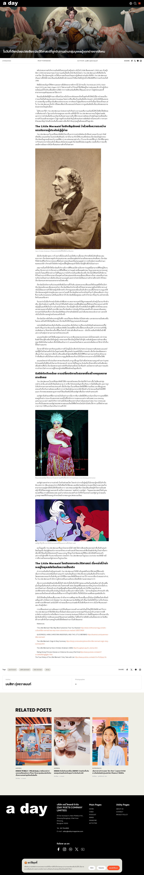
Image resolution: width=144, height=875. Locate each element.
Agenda (19, 768)
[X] (76, 849)
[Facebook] (58, 849)
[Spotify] (70, 849)
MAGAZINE (93, 820)
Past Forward (44, 61)
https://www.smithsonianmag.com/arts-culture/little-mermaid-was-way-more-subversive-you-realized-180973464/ (70, 629)
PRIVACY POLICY (122, 815)
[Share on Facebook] (127, 669)
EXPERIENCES (96, 768)
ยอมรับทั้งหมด (113, 868)
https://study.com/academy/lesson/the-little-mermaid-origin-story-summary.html (71, 642)
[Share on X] (131, 669)
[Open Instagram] (140, 669)
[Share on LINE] (135, 669)
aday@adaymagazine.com (73, 831)
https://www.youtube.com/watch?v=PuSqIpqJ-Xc (91, 657)
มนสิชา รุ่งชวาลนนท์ (91, 61)
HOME (91, 809)
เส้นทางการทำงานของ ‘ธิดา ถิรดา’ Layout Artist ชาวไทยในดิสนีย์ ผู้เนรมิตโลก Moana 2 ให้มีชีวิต (109, 772)
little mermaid (38, 670)
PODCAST (92, 815)
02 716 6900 (64, 828)
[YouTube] (82, 849)
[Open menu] (139, 3)
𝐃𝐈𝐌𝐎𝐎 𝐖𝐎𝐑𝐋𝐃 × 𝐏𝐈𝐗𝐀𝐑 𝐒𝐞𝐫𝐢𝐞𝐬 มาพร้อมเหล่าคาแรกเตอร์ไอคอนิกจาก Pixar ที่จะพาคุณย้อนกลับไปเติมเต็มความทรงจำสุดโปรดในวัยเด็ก (33, 773)
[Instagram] (64, 849)
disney (47, 670)
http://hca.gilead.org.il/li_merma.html (85, 648)
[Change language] (130, 3)
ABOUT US (119, 809)
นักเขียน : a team (21, 778)
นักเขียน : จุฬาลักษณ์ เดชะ (99, 776)
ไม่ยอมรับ (101, 868)
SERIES (91, 817)
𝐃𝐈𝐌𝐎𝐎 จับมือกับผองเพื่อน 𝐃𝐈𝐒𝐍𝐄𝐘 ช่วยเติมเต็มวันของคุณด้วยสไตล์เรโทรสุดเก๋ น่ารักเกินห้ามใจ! (71, 772)
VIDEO (91, 812)
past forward (12, 670)
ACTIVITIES (93, 823)
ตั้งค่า (70, 869)
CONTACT (119, 812)
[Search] (135, 3)
